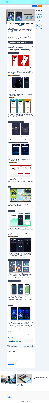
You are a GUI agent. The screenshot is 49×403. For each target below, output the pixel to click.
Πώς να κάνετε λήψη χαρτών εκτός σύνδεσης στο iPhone (15, 337)
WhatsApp (17, 341)
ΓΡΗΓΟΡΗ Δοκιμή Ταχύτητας (14, 53)
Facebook (10, 341)
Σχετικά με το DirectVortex (9, 396)
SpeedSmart (11, 97)
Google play (33, 394)
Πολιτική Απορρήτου (9, 397)
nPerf (10, 186)
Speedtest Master (12, 210)
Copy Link (20, 341)
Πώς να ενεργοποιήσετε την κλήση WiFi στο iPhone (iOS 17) (20, 40)
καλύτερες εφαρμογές (21, 385)
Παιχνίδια (35, 376)
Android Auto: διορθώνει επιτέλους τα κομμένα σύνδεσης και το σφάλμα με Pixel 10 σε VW (39, 17)
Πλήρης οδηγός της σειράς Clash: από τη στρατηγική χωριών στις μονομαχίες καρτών (39, 22)
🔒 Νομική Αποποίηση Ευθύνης (10, 395)
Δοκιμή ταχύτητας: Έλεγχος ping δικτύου (16, 121)
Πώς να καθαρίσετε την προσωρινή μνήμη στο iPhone (8, 383)
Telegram (14, 341)
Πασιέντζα (7, 398)
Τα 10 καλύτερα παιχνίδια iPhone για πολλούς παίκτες (40, 375)
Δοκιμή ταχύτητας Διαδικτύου (14, 75)
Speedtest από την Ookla (13, 236)
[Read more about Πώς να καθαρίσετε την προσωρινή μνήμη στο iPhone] (8, 378)
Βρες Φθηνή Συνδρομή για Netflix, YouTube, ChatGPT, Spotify (10, 394)
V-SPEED (10, 305)
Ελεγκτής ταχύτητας (12, 162)
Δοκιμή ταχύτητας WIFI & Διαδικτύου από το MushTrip (18, 142)
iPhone (20, 25)
